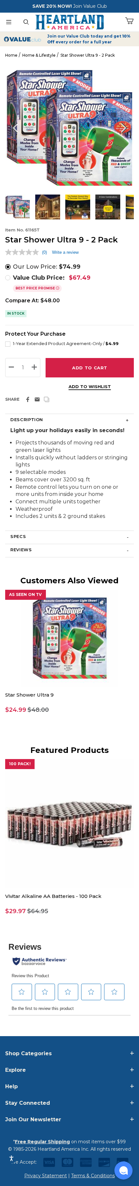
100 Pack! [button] (20, 763)
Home (11, 55)
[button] (69, 710)
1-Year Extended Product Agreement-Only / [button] (66, 343)
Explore (15, 1070)
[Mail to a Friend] (37, 399)
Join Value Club (90, 6)
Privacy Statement (45, 1176)
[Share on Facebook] (28, 399)
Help (11, 1086)
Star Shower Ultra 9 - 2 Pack (87, 55)
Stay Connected (27, 1103)
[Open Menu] (8, 22)
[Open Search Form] (26, 22)
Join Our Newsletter (33, 1119)
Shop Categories (28, 1053)
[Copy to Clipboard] (46, 399)
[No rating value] (23, 252)
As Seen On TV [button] (25, 594)
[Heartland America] (69, 21)
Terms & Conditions (93, 1176)
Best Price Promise (36, 288)
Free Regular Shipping (42, 1142)
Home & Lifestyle (39, 55)
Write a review (65, 252)
